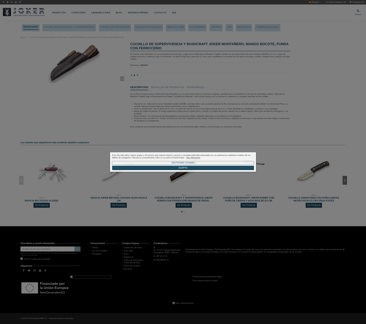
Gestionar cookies (183, 162)
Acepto (183, 168)
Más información (193, 158)
